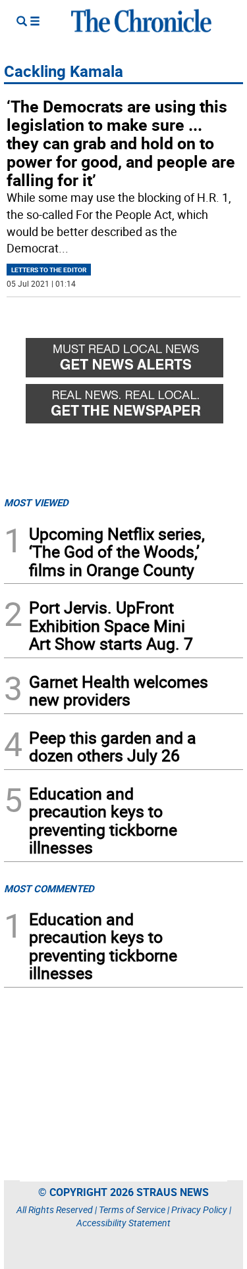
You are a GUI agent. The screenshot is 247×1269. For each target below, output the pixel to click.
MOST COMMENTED (49, 888)
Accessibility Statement (123, 1222)
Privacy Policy (199, 1209)
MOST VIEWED (36, 502)
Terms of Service (132, 1209)
